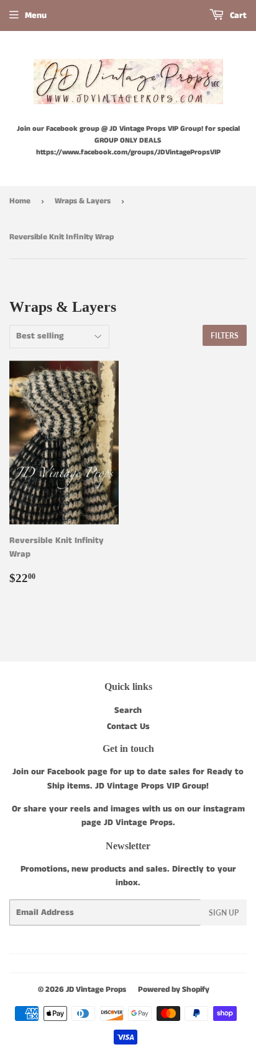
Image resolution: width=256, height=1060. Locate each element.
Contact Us (128, 726)
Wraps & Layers (83, 201)
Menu (36, 15)
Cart (237, 15)
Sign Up (224, 912)
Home (19, 201)
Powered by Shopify (173, 990)
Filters (225, 335)
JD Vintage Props (96, 990)
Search (128, 710)
